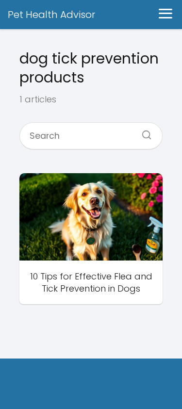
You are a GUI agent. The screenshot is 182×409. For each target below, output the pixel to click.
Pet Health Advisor (51, 14)
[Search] (143, 132)
